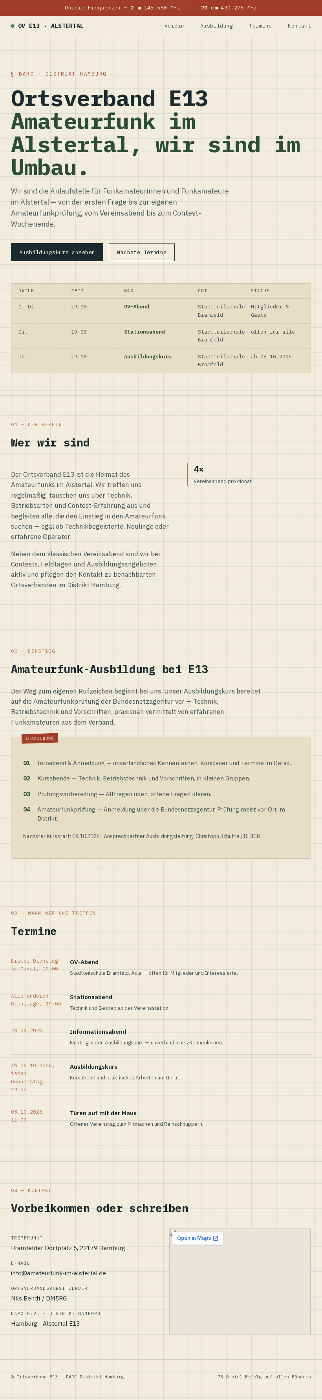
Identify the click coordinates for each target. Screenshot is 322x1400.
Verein (174, 25)
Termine (260, 25)
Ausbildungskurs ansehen (57, 252)
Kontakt (299, 25)
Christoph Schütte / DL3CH (228, 836)
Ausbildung (216, 25)
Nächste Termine (141, 252)
